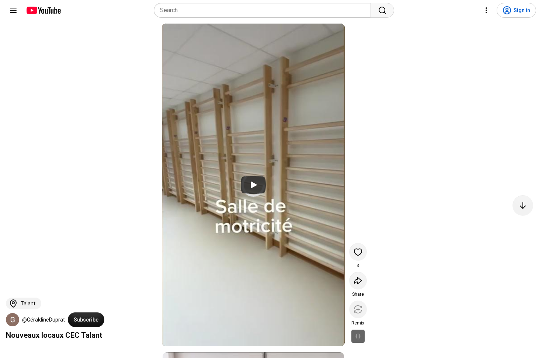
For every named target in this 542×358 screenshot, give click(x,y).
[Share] (358, 280)
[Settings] (486, 10)
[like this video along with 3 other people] (358, 252)
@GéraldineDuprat (43, 320)
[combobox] (264, 10)
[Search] (382, 10)
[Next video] (523, 205)
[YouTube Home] (43, 10)
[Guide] (13, 10)
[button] (12, 319)
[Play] (253, 185)
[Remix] (358, 309)
